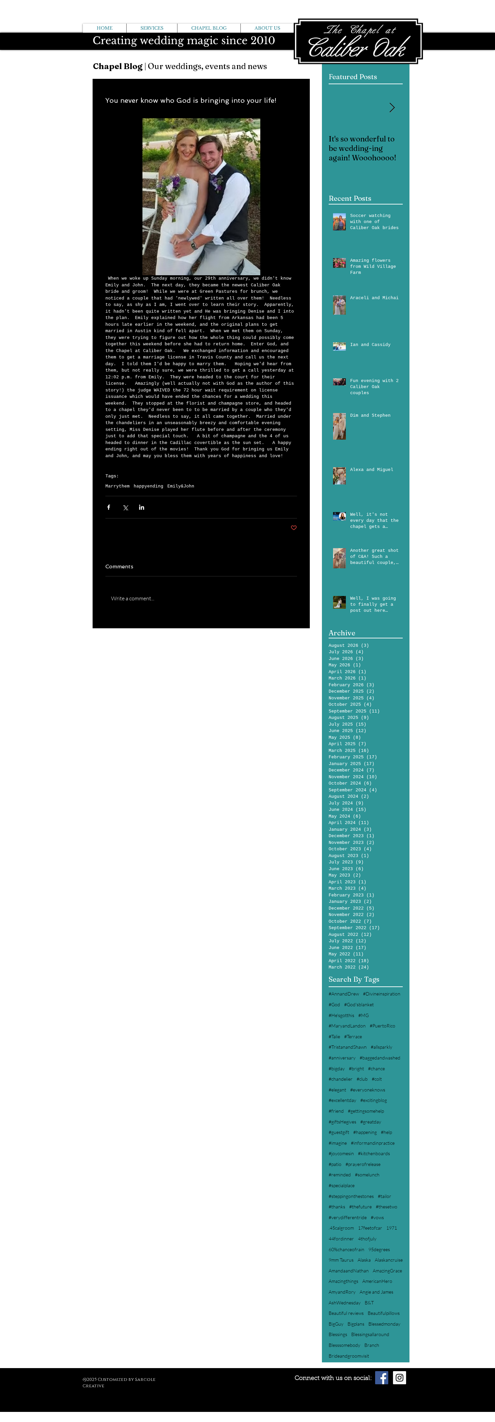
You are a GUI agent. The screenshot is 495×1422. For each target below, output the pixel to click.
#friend (336, 1111)
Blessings (338, 1334)
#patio (335, 1164)
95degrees (379, 1249)
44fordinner (341, 1238)
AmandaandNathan (349, 1270)
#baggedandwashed (380, 1058)
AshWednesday (345, 1302)
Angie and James (376, 1292)
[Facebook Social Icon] (381, 1377)
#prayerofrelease (363, 1164)
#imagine (338, 1143)
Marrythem (117, 486)
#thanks (337, 1206)
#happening (365, 1132)
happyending (148, 486)
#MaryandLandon (347, 1026)
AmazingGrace (387, 1270)
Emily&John (180, 486)
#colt (377, 1079)
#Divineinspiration (381, 994)
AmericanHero (377, 1281)
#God (334, 1004)
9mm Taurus (341, 1260)
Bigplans (356, 1324)
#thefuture (360, 1206)
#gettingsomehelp (366, 1111)
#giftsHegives (342, 1122)
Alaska (364, 1260)
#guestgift (339, 1132)
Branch (371, 1345)
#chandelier (341, 1079)
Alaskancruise (389, 1260)
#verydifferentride (348, 1217)
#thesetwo (386, 1206)
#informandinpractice (373, 1143)
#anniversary (342, 1058)
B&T (369, 1302)
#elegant (337, 1090)
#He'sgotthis (341, 1015)
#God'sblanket (359, 1004)
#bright (356, 1068)
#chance (376, 1068)
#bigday (337, 1068)
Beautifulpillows (384, 1313)
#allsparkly (381, 1047)
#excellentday (342, 1100)
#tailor (384, 1196)
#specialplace (342, 1185)
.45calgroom (341, 1228)
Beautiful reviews (346, 1313)
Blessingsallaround (370, 1334)
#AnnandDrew (344, 994)
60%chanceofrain (346, 1249)
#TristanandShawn (348, 1047)
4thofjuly (367, 1238)
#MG (363, 1015)
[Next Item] (392, 108)
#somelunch (367, 1174)
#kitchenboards (374, 1153)
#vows (377, 1217)
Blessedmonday (384, 1324)
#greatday (370, 1122)
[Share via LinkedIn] (141, 507)
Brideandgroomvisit (349, 1356)
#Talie (334, 1036)
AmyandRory (342, 1292)
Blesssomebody (344, 1345)
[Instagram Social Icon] (399, 1377)
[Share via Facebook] (108, 507)
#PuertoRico (382, 1026)
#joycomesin (341, 1153)
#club (362, 1079)
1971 (391, 1228)
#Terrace (353, 1036)
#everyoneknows (367, 1090)
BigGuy (336, 1324)
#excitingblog (373, 1100)
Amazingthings (343, 1281)
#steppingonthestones (351, 1196)
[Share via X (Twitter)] (125, 507)
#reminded (340, 1174)
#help (386, 1132)
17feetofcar (370, 1228)
